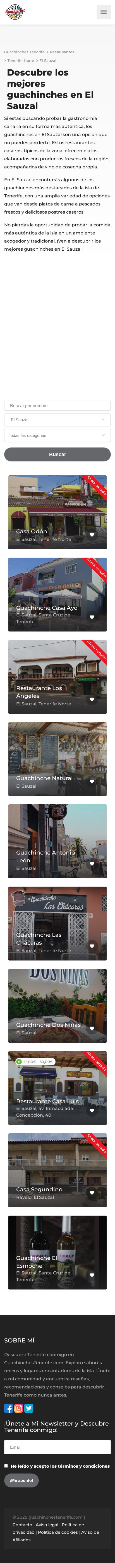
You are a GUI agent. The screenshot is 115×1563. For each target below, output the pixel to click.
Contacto (22, 1524)
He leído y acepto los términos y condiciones (60, 1466)
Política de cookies (58, 1532)
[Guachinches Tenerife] (15, 12)
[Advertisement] (57, 327)
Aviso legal (47, 1524)
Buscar (57, 454)
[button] (57, 419)
